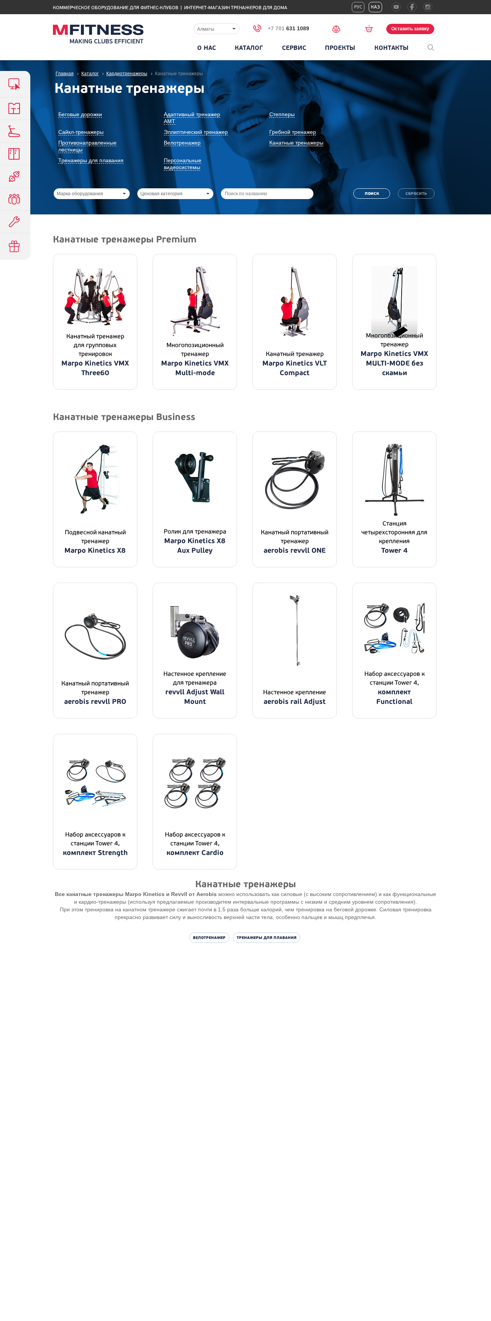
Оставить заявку (410, 28)
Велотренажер (182, 143)
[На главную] (98, 34)
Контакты (391, 48)
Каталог (249, 48)
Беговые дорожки (80, 114)
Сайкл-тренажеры (81, 132)
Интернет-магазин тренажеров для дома (235, 8)
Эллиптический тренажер (196, 132)
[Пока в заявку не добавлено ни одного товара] (371, 28)
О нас (206, 48)
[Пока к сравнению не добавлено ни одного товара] (338, 28)
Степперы (282, 114)
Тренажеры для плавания (91, 160)
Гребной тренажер (292, 132)
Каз (375, 7)
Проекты (340, 48)
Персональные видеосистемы (182, 163)
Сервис (294, 48)
